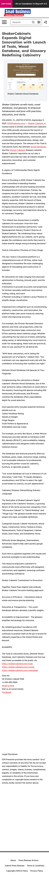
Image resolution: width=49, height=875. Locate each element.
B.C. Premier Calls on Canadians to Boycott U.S (24, 4)
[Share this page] (45, 22)
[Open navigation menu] (4, 22)
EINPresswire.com (16, 123)
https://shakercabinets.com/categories (20, 670)
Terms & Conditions (35, 865)
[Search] (33, 22)
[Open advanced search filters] (39, 22)
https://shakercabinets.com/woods (18, 667)
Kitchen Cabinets (17, 150)
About (13, 860)
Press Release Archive (28, 860)
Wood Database (38, 147)
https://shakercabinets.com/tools (17, 664)
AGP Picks (6, 4)
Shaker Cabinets (35, 123)
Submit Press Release (14, 865)
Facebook (6, 692)
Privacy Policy (36, 871)
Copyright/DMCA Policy (17, 871)
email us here (8, 685)
